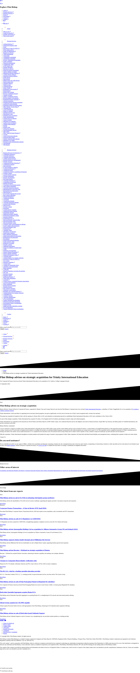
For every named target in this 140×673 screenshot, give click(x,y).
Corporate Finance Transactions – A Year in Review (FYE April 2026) (23, 508)
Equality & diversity (8, 629)
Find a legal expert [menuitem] (8, 36)
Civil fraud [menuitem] (6, 199)
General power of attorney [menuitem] (10, 118)
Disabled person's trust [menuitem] (9, 112)
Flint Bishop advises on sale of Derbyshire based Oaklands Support (22, 613)
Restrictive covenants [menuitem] (8, 243)
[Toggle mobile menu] (0, 0)
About (4, 334)
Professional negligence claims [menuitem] (11, 215)
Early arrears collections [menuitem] (9, 195)
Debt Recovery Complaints (10, 632)
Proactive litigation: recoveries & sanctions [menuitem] (14, 271)
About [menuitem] (5, 10)
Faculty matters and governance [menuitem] (11, 225)
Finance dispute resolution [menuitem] (10, 253)
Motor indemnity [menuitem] (7, 268)
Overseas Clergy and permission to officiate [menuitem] (14, 224)
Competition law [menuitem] (7, 294)
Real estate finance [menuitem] (8, 179)
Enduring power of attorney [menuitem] (10, 115)
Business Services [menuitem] (8, 13)
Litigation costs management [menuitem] (10, 266)
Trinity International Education (93, 409)
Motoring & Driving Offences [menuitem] (11, 73)
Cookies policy (7, 626)
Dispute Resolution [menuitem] (8, 196)
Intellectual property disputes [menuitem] (10, 214)
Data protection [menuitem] (7, 166)
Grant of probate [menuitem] (7, 120)
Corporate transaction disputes (33, 470)
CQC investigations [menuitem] (8, 298)
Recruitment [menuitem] (6, 239)
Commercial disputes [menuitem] (8, 198)
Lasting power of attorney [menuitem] (9, 123)
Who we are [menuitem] (6, 31)
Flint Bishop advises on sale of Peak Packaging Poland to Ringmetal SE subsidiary (27, 582)
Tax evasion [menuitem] (6, 261)
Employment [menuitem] (6, 228)
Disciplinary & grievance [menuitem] (9, 231)
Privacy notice (7, 624)
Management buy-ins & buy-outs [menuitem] (11, 189)
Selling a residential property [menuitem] (10, 96)
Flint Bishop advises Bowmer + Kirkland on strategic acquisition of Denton (25, 550)
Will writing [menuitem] (6, 131)
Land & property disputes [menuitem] (9, 174)
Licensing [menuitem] (6, 279)
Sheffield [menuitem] (5, 321)
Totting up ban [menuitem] (7, 85)
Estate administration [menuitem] (8, 117)
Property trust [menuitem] (6, 127)
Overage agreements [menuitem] (8, 176)
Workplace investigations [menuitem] (9, 250)
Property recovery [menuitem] (7, 161)
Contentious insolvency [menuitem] (9, 154)
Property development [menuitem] (9, 177)
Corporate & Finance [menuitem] (8, 180)
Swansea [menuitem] (5, 324)
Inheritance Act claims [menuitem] (9, 140)
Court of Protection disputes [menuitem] (10, 136)
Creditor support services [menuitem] (9, 158)
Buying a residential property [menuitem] (10, 93)
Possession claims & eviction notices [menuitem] (12, 105)
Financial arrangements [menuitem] (9, 63)
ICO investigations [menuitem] (8, 307)
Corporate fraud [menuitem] (7, 256)
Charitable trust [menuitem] (7, 108)
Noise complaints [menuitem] (7, 284)
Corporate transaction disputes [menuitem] (11, 188)
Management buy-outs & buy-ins (62, 470)
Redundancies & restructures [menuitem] (10, 237)
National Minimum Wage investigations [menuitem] (13, 309)
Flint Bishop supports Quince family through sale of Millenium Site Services (25, 540)
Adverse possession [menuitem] (8, 101)
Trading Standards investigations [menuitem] (11, 300)
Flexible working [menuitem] (7, 244)
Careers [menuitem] (5, 17)
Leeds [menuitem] (5, 320)
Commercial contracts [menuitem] (8, 164)
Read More (3, 503)
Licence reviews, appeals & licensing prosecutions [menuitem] (16, 281)
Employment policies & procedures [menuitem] (12, 236)
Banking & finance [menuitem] (8, 183)
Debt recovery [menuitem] (7, 205)
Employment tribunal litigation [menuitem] (11, 240)
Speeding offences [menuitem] (8, 83)
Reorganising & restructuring (78, 470)
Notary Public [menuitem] (7, 88)
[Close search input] (2, 3)
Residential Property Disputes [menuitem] (11, 99)
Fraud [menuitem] (4, 47)
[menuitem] (4, 20)
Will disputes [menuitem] (6, 144)
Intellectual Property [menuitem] (8, 277)
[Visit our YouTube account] (5, 620)
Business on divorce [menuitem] (8, 53)
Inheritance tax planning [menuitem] (9, 121)
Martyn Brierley (11, 445)
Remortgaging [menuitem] (7, 90)
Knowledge (6, 341)
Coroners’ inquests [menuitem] (8, 296)
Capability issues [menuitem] (7, 230)
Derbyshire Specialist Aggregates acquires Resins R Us (18, 592)
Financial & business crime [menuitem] (10, 45)
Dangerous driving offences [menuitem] (10, 76)
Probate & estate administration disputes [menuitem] (13, 142)
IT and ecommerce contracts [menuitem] (10, 167)
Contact (5, 345)
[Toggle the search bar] (4, 348)
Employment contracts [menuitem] (9, 233)
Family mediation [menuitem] (7, 61)
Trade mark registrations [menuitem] (9, 278)
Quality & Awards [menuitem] (8, 33)
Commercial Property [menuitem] (9, 169)
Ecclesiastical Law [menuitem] (8, 218)
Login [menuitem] (6, 23)
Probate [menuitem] (5, 125)
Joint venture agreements (47, 470)
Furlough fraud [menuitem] (7, 304)
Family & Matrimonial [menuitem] (9, 51)
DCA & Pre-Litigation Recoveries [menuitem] (12, 193)
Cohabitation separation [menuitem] (9, 58)
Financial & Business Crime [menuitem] (10, 255)
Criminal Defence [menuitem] (8, 44)
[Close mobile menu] (1, 0)
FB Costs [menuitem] (5, 272)
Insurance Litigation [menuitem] (8, 262)
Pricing (5, 633)
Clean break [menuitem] (6, 55)
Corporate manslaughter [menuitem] (9, 297)
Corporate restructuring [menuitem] (9, 157)
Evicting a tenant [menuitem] (7, 173)
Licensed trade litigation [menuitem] (9, 204)
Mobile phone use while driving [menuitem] (11, 80)
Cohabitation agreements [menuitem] (9, 57)
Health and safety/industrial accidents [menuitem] (12, 306)
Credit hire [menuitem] (6, 269)
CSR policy (6, 627)
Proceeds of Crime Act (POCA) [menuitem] (11, 48)
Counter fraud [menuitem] (6, 263)
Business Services (7, 338)
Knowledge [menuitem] (6, 16)
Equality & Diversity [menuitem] (8, 34)
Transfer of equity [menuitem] (7, 95)
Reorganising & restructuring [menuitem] (10, 190)
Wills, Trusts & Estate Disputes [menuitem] (11, 133)
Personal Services (7, 336)
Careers (5, 343)
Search (6, 329)
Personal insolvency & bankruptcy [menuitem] (12, 160)
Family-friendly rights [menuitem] (8, 242)
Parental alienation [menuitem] (8, 67)
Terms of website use (8, 623)
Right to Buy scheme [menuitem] (8, 92)
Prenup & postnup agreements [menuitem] (11, 70)
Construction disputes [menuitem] (8, 201)
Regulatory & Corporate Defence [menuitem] (12, 291)
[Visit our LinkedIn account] (0, 620)
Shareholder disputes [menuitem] (8, 212)
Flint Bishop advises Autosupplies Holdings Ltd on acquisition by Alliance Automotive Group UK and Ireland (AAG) (39, 529)
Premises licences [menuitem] (7, 287)
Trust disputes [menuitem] (6, 143)
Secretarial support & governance (94, 470)
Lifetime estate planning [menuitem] (9, 124)
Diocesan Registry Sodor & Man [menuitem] (11, 220)
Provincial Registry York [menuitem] (9, 227)
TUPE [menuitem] (5, 249)
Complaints (6, 630)
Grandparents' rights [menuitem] (8, 64)
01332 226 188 (42, 445)
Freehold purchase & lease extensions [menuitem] (12, 102)
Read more (3, 514)
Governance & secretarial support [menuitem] (11, 185)
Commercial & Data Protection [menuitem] (11, 163)
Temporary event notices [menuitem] (9, 290)
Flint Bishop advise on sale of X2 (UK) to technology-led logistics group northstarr (27, 498)
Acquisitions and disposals (7, 470)
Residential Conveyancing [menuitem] (10, 89)
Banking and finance (19, 470)
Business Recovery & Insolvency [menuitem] (12, 153)
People (5, 340)
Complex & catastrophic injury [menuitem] (11, 265)
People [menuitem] (5, 15)
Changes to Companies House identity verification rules (18, 561)
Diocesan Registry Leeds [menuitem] (9, 223)
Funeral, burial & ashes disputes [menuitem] (11, 139)
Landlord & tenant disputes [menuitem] (10, 104)
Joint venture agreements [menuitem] (9, 186)
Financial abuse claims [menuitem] (9, 137)
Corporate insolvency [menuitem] (8, 155)
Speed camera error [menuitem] (8, 82)
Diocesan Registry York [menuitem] (9, 221)
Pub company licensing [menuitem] (9, 288)
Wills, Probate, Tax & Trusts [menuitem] (10, 106)
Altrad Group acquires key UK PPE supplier (15, 603)
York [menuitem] (4, 323)
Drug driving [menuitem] (6, 79)
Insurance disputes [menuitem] (8, 217)
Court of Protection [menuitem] (8, 109)
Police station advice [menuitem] (8, 50)
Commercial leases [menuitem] (8, 170)
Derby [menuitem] (5, 317)
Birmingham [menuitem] (6, 318)
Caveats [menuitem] (5, 134)
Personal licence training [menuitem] (9, 285)
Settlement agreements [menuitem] (9, 246)
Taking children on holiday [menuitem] (10, 71)
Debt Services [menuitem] (7, 192)
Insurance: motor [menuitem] (7, 275)
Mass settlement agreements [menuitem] (10, 234)
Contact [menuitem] (5, 19)
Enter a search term (5, 327)
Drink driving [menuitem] (6, 77)
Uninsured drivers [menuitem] (7, 86)
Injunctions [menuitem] (6, 208)
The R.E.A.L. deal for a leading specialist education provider (20, 571)
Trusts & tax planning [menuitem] (8, 128)
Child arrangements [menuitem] (8, 54)
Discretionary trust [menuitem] (8, 114)
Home (4, 370)
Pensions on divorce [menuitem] (8, 69)
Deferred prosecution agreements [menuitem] (11, 301)
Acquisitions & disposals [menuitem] (9, 182)
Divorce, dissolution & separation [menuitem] (11, 60)
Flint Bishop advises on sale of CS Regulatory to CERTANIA (20, 519)
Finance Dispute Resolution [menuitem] (10, 252)
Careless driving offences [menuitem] (9, 74)
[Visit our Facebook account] (2, 620)
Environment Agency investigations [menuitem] (12, 303)
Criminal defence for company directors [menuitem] (13, 258)
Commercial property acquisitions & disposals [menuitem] (15, 172)
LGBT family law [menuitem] (7, 66)
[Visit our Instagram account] (4, 620)
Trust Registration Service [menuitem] (9, 130)
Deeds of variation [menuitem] (8, 111)
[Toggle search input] (0, 3)
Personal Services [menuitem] (8, 12)
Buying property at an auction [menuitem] (10, 98)
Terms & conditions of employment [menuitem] (12, 247)
